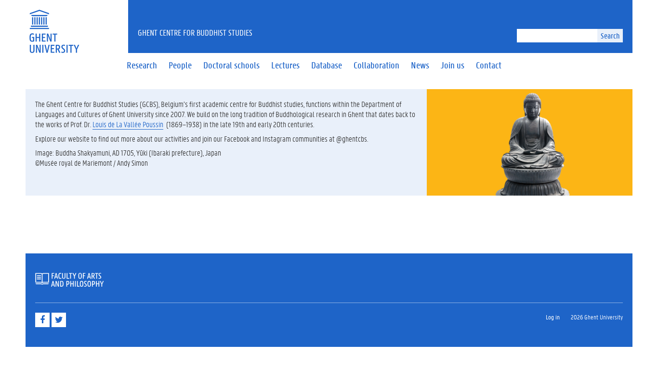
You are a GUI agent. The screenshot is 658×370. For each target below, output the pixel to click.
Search (610, 35)
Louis (100, 124)
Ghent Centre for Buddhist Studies (195, 32)
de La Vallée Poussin (135, 124)
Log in (553, 317)
